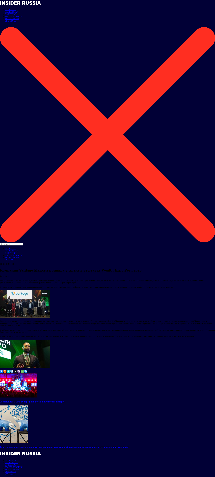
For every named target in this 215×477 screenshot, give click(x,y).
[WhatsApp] (22, 371)
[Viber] (18, 371)
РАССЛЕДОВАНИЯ (14, 16)
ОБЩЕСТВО (10, 14)
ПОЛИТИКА (10, 10)
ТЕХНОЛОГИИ (12, 19)
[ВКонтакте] (1, 371)
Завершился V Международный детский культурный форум (32, 401)
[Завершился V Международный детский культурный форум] (18, 397)
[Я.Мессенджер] (8, 371)
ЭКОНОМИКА (11, 12)
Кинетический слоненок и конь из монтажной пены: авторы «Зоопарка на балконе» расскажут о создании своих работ (64, 447)
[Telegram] (11, 371)
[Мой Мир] (25, 371)
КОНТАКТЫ (10, 474)
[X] (15, 371)
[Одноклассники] (4, 371)
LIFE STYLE (10, 21)
